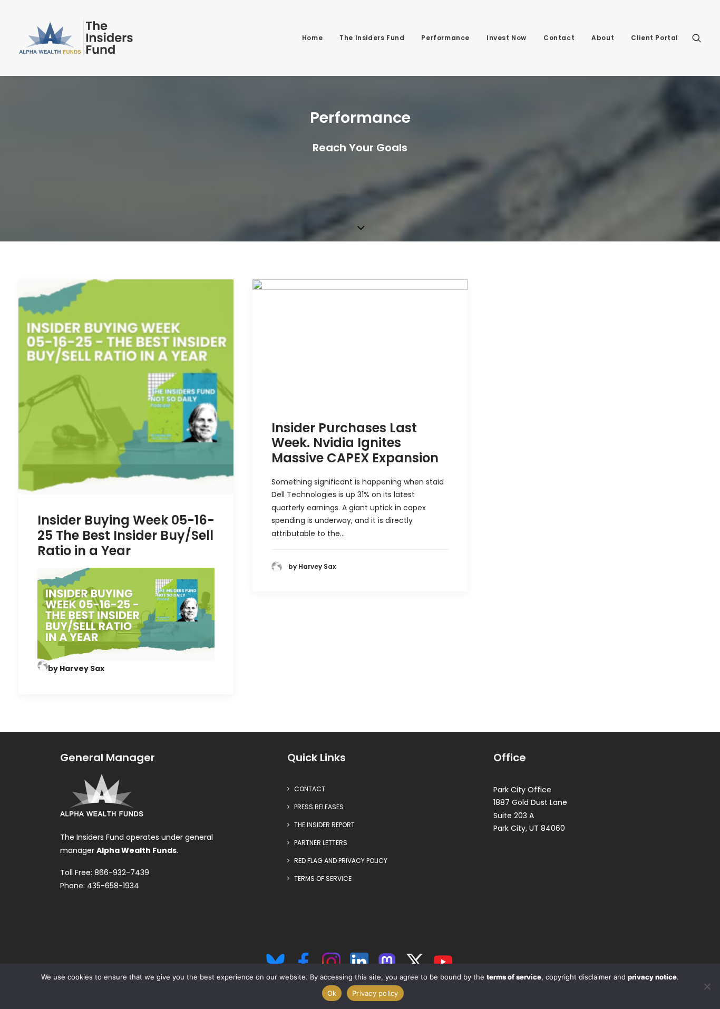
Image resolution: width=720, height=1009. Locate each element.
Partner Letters (320, 842)
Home (312, 37)
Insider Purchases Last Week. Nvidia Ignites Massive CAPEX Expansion (355, 443)
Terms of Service (323, 878)
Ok (332, 993)
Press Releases (319, 806)
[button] (697, 38)
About (602, 37)
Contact (559, 37)
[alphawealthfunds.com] (101, 798)
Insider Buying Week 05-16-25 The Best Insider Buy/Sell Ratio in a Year (126, 535)
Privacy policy (375, 993)
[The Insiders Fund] (78, 38)
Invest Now (507, 37)
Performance (445, 37)
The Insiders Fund (371, 37)
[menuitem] (312, 38)
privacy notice (652, 977)
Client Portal (654, 37)
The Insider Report (324, 824)
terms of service (514, 977)
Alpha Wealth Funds (136, 850)
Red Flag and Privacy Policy (340, 860)
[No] (707, 986)
